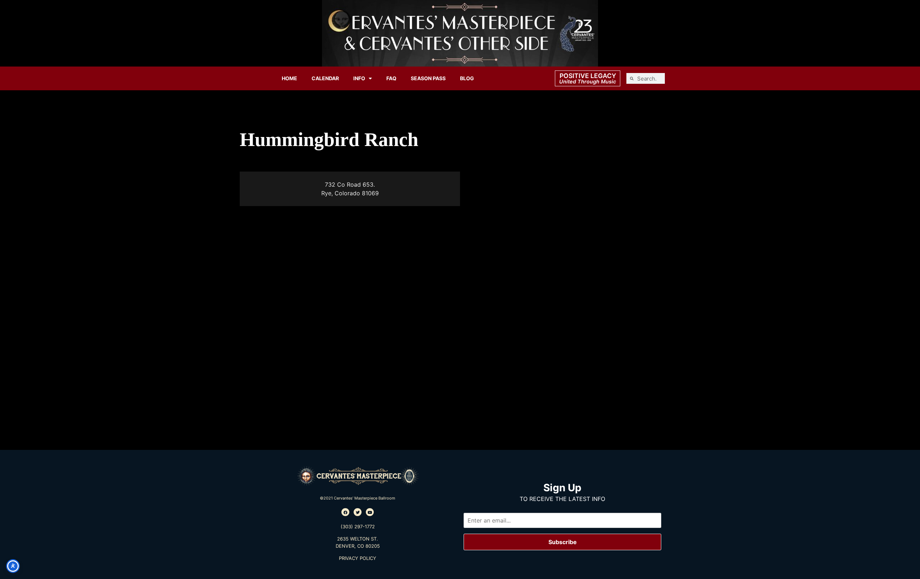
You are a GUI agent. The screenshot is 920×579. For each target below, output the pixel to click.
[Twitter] (358, 512)
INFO (359, 78)
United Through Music (587, 81)
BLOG (467, 78)
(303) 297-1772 (358, 526)
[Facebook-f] (345, 512)
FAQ (391, 78)
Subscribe (562, 542)
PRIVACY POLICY (357, 558)
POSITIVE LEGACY (588, 75)
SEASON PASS (428, 78)
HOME (289, 78)
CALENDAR (325, 78)
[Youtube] (370, 512)
